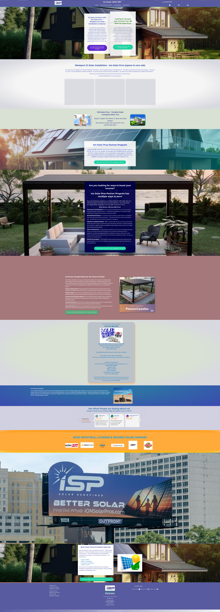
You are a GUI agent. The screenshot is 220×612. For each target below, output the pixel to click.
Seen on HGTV (86, 565)
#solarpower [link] (106, 379)
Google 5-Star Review (87, 563)
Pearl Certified (85, 560)
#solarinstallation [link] (123, 379)
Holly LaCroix (102, 415)
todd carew (116, 415)
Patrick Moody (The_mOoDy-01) (134, 415)
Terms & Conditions (110, 601)
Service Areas (110, 600)
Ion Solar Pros (85, 418)
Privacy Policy (110, 602)
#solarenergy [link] (98, 379)
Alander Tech (110, 598)
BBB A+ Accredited (86, 561)
